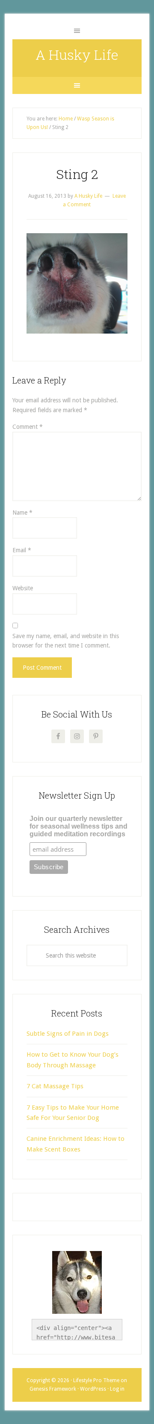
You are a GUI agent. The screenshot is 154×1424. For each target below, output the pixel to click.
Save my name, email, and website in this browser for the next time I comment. (65, 641)
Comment (27, 426)
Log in (117, 1389)
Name (22, 512)
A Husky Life (77, 54)
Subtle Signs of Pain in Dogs (68, 1033)
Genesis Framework (53, 1389)
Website (22, 588)
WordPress (93, 1389)
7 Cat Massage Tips (55, 1086)
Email (21, 550)
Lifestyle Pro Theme (96, 1380)
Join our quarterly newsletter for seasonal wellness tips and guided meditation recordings (78, 826)
